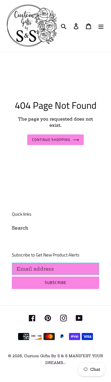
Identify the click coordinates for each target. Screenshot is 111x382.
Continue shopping (51, 139)
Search (20, 228)
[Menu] (101, 26)
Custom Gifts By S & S (46, 356)
